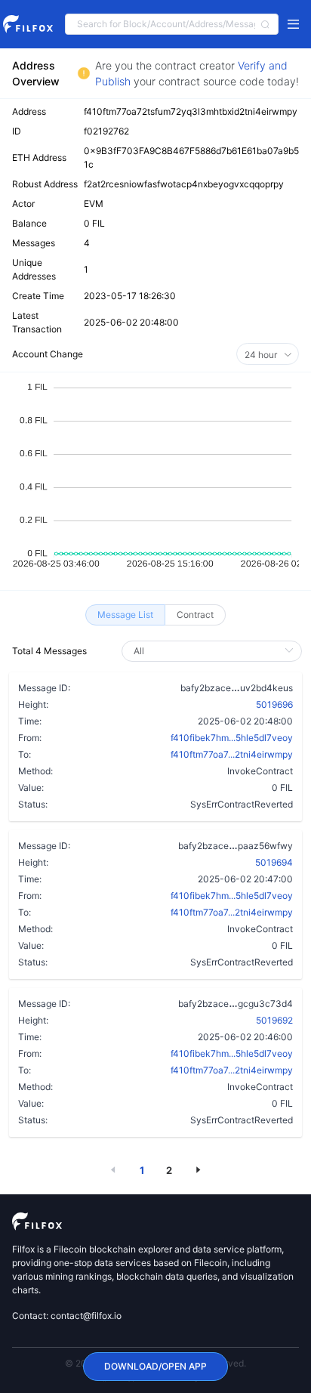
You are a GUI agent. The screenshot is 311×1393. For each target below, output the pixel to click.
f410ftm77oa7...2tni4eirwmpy (232, 754)
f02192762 (106, 131)
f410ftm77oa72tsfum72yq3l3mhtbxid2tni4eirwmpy (190, 111)
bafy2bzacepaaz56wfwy (235, 845)
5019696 (274, 704)
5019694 (274, 862)
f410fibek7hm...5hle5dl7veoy (232, 737)
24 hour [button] (262, 354)
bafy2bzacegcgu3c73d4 (235, 1003)
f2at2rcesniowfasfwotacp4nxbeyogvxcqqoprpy (184, 184)
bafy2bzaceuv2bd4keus (236, 687)
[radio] (125, 614)
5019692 (274, 1020)
